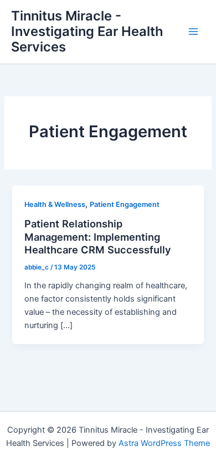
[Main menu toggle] (193, 31)
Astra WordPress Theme (164, 443)
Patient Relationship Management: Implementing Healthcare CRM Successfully (97, 236)
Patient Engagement (125, 204)
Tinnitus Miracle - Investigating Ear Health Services (87, 31)
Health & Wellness (54, 204)
